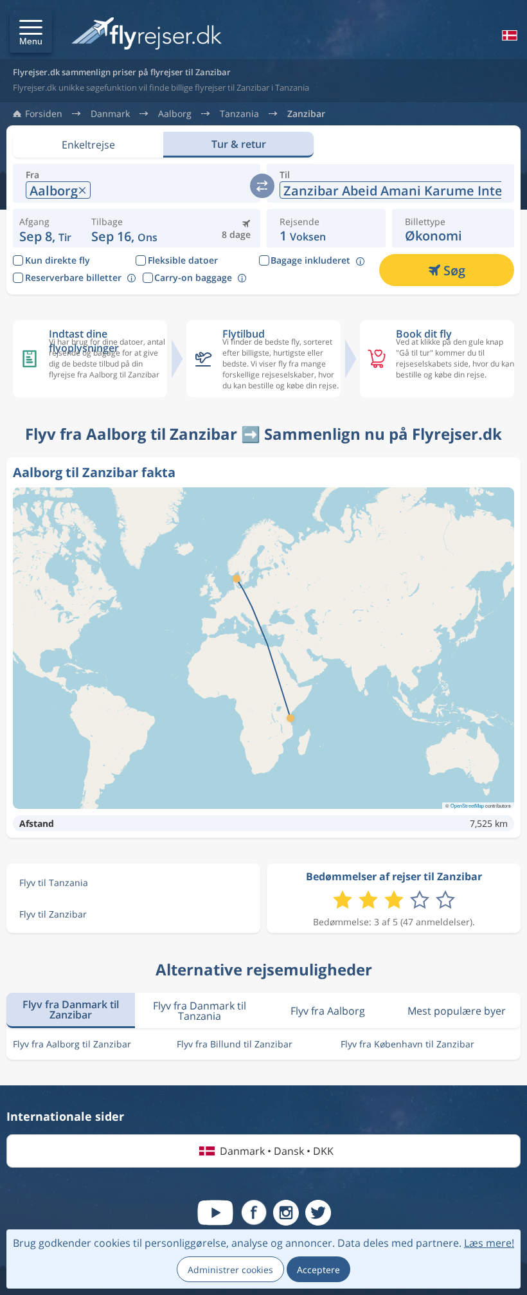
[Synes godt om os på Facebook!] (254, 1213)
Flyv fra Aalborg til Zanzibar (72, 1044)
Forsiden (43, 114)
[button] (31, 31)
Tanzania (239, 114)
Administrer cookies (230, 1269)
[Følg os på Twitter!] (318, 1213)
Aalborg (175, 114)
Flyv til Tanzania (53, 882)
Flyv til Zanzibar (53, 914)
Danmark (110, 114)
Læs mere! (489, 1243)
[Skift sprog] (508, 35)
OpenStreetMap (467, 805)
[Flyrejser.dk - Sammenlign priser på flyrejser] (146, 34)
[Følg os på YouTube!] (215, 1212)
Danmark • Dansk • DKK (277, 1151)
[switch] (262, 186)
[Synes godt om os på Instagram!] (286, 1213)
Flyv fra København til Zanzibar (407, 1044)
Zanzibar (306, 114)
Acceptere (318, 1269)
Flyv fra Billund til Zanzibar (234, 1044)
